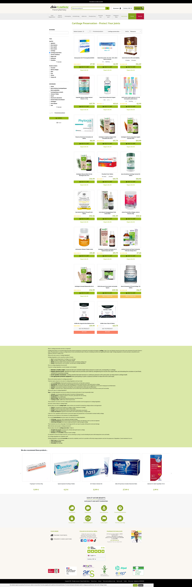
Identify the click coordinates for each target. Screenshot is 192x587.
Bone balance (54, 45)
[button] (20, 473)
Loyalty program (104, 522)
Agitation (53, 43)
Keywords (52, 29)
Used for (51, 41)
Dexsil (52, 96)
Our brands (52, 84)
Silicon (52, 75)
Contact (99, 581)
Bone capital (54, 47)
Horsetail (53, 67)
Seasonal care (100, 16)
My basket (137, 8)
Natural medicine (60, 16)
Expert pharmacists (104, 512)
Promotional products (60, 113)
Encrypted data (72, 522)
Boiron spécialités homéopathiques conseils (57, 91)
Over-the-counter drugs (120, 522)
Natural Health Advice (84, 581)
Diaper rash (53, 56)
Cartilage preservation (56, 52)
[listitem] (36, 471)
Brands (132, 16)
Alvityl (52, 86)
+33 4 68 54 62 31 (114, 540)
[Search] (107, 8)
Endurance (53, 58)
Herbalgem (53, 101)
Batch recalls (119, 581)
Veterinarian (124, 16)
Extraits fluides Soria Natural (58, 99)
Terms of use (94, 581)
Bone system (54, 49)
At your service (88, 512)
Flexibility (53, 60)
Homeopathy (68, 16)
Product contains (53, 66)
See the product (84, 329)
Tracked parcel (72, 512)
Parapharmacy (92, 16)
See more (59, 61)
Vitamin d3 (53, 77)
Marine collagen (54, 69)
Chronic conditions (55, 54)
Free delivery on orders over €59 (96, 1)
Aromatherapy (76, 16)
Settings (140, 585)
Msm (52, 71)
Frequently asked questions (120, 512)
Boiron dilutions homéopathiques (59, 88)
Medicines (84, 16)
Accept (135, 585)
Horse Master (54, 103)
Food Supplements (52, 16)
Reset (59, 122)
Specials (140, 16)
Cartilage (53, 50)
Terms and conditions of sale (109, 581)
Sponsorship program (87, 522)
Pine (52, 73)
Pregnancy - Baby (116, 16)
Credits (125, 581)
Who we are (130, 581)
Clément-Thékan (55, 94)
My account (116, 8)
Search (59, 118)
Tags (50, 38)
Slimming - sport (108, 16)
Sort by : (127, 31)
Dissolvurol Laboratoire (56, 97)
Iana (52, 105)
